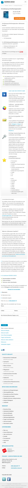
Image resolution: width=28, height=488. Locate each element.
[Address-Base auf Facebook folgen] (4, 349)
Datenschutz (12, 487)
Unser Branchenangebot (6, 335)
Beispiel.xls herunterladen (14, 289)
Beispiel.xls (11, 130)
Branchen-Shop (7, 409)
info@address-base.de (16, 468)
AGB (4, 442)
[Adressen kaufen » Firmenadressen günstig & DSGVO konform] (8, 2)
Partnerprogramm (19, 487)
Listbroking (7, 485)
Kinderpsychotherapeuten (18, 5)
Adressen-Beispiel (5, 330)
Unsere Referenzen (8, 432)
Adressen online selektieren (7, 339)
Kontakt (5, 436)
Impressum (6, 440)
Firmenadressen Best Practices (10, 394)
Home (3, 485)
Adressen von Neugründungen (10, 390)
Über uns (5, 430)
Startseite (6, 5)
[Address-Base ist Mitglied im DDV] (8, 450)
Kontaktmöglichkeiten (7, 215)
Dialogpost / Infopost (16, 124)
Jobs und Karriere (7, 434)
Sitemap (13, 485)
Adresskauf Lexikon (8, 423)
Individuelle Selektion (8, 411)
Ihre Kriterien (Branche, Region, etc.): (10, 315)
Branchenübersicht (8, 415)
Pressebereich (6, 438)
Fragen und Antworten (6, 337)
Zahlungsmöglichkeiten (8, 417)
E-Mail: (2, 310)
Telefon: (16, 310)
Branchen (10, 5)
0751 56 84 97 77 (15, 466)
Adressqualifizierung (8, 392)
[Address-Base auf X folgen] (2, 349)
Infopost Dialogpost (8, 400)
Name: (2, 305)
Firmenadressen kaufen (9, 396)
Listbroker (5, 402)
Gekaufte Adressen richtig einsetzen (12, 398)
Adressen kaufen (5, 332)
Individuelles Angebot (5, 344)
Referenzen (3, 342)
